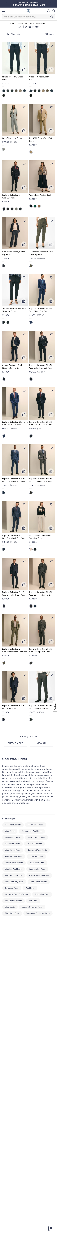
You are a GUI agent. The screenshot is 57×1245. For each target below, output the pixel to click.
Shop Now (29, 5)
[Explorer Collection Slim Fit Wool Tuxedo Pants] (15, 687)
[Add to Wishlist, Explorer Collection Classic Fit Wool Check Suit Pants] (24, 391)
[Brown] (16, 90)
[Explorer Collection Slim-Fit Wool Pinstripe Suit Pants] (42, 630)
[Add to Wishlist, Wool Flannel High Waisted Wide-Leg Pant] (51, 505)
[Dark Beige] (39, 206)
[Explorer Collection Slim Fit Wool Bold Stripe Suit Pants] (42, 347)
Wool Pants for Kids (13, 875)
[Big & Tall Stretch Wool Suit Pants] (42, 120)
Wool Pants (10, 831)
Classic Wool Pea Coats (39, 875)
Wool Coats (10, 907)
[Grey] (7, 90)
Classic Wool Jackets (14, 863)
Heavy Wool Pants (35, 825)
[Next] (50, 3)
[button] (53, 10)
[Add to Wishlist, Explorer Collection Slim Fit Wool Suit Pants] (24, 164)
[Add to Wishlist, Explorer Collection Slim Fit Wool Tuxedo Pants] (24, 675)
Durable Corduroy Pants (32, 907)
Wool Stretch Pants (37, 869)
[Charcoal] (12, 90)
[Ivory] (30, 549)
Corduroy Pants (11, 888)
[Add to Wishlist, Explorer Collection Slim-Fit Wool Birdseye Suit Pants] (51, 561)
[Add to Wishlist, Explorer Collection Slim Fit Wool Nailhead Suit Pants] (51, 675)
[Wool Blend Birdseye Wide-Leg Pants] (15, 233)
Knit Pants (33, 901)
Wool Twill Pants (36, 856)
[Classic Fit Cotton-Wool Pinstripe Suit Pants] (15, 347)
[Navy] (3, 90)
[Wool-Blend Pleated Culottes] (42, 176)
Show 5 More (15, 743)
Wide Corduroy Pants (14, 882)
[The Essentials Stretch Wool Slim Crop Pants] (42, 233)
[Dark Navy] (3, 208)
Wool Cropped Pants (36, 837)
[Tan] (20, 90)
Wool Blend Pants (34, 844)
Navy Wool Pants (42, 894)
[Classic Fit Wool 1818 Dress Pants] (42, 58)
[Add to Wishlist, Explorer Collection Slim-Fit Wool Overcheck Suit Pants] (24, 561)
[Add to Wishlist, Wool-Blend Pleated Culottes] (51, 164)
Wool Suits (30, 888)
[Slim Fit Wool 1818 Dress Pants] (15, 58)
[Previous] (6, 3)
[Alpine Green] (35, 206)
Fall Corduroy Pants (13, 901)
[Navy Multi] (3, 265)
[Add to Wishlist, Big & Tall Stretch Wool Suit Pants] (51, 108)
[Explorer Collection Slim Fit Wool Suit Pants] (15, 176)
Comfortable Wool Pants (32, 831)
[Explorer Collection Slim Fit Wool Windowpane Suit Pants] (15, 630)
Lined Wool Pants (12, 844)
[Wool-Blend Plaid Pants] (15, 120)
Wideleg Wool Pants (13, 869)
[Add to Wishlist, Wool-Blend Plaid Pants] (24, 108)
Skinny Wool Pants (13, 837)
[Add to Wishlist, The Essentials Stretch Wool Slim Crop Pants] (51, 221)
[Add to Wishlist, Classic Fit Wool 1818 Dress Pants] (51, 46)
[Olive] (3, 662)
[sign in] (48, 10)
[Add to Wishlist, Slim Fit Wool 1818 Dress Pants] (24, 46)
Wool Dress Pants (12, 850)
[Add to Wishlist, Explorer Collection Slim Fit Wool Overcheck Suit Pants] (51, 391)
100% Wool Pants (37, 863)
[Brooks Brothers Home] (28, 11)
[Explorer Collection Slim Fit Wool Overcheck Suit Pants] (42, 403)
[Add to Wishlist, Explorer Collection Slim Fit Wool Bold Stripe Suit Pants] (51, 334)
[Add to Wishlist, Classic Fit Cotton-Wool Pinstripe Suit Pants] (24, 334)
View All (42, 743)
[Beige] (30, 152)
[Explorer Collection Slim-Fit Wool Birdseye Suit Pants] (42, 574)
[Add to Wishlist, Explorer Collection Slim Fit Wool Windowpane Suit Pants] (24, 618)
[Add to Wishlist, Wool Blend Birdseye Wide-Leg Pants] (24, 221)
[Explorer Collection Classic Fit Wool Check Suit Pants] (15, 403)
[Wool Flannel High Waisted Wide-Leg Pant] (42, 517)
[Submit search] (51, 16)
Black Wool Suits (12, 913)
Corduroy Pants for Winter (16, 894)
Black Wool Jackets (38, 882)
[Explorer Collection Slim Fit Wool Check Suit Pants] (42, 290)
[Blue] (24, 90)
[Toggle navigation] (3, 11)
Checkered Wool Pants (37, 850)
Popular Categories (25, 23)
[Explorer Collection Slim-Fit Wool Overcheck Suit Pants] (15, 574)
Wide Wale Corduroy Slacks (38, 913)
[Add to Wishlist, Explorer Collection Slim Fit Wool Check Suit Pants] (51, 278)
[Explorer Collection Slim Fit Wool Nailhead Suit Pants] (42, 687)
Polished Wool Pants (13, 856)
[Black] (3, 95)
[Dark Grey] (12, 208)
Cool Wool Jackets (13, 825)
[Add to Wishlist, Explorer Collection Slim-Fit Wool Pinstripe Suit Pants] (51, 618)
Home (12, 23)
